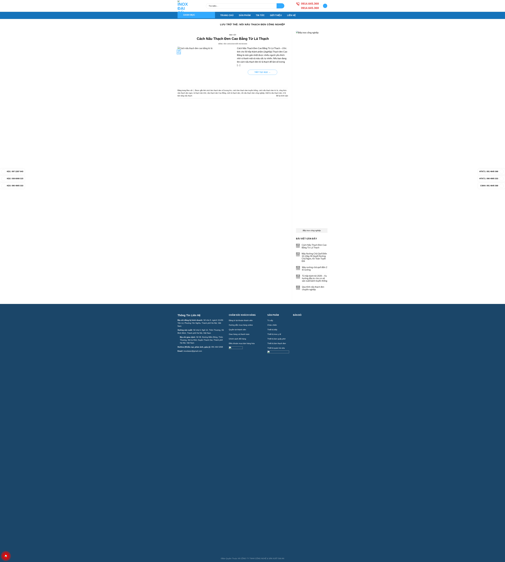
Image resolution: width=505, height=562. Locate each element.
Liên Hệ (291, 15)
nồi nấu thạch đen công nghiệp (252, 93)
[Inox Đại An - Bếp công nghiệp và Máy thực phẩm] (184, 6)
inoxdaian (243, 44)
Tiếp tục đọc (262, 72)
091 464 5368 (217, 347)
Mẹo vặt (232, 35)
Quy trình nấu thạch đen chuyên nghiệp (313, 288)
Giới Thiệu (276, 15)
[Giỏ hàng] (325, 6)
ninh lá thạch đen (233, 93)
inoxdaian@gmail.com (193, 351)
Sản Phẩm (245, 15)
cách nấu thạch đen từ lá (268, 90)
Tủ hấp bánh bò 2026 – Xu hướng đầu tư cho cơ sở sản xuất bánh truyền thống (314, 278)
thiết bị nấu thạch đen (274, 93)
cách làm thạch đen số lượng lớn (219, 90)
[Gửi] (280, 6)
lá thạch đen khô (200, 93)
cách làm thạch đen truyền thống (245, 90)
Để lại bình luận (282, 96)
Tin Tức (260, 15)
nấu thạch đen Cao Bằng (216, 93)
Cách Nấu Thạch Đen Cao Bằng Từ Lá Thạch (233, 38)
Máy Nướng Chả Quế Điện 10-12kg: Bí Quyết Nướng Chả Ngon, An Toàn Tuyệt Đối (314, 257)
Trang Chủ (227, 15)
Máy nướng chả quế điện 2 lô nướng (314, 268)
